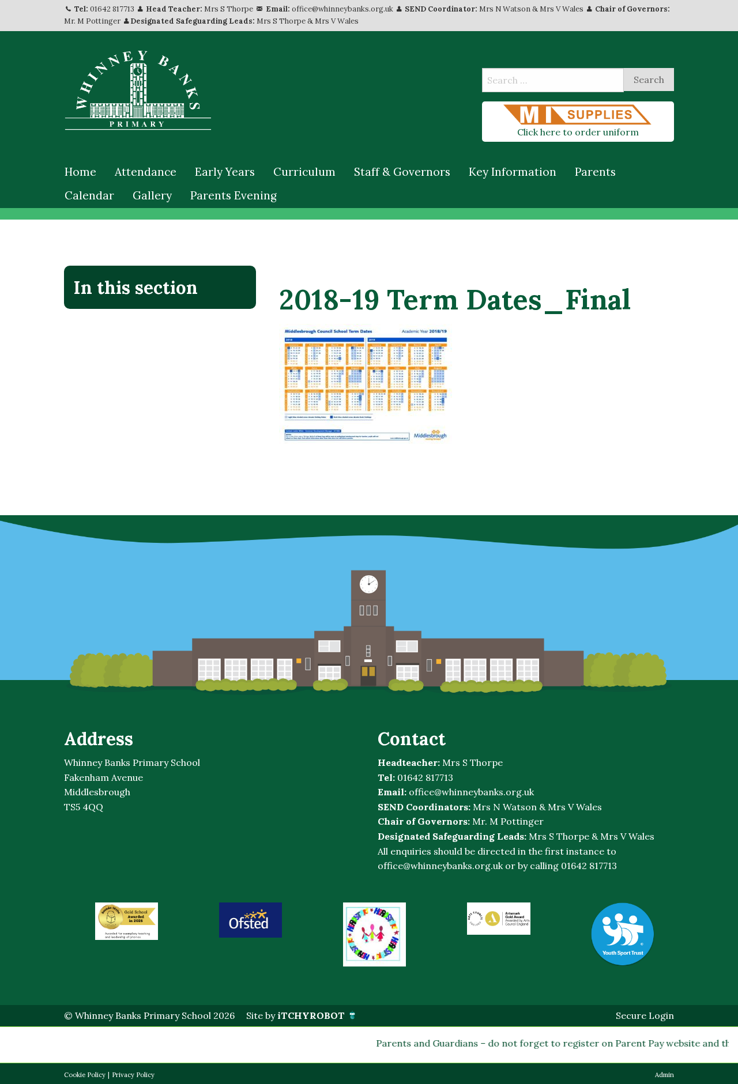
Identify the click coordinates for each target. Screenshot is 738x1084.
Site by (295, 1015)
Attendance (145, 172)
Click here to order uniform (578, 132)
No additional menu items (154, 326)
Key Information (512, 172)
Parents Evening (233, 195)
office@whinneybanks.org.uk (342, 9)
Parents (595, 172)
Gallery (152, 195)
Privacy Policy (133, 1075)
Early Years (225, 172)
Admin (664, 1075)
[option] (127, 921)
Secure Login (645, 1015)
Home (80, 172)
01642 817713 (112, 9)
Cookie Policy (85, 1075)
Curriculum (304, 172)
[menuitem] (80, 172)
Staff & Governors (402, 172)
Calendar (89, 195)
